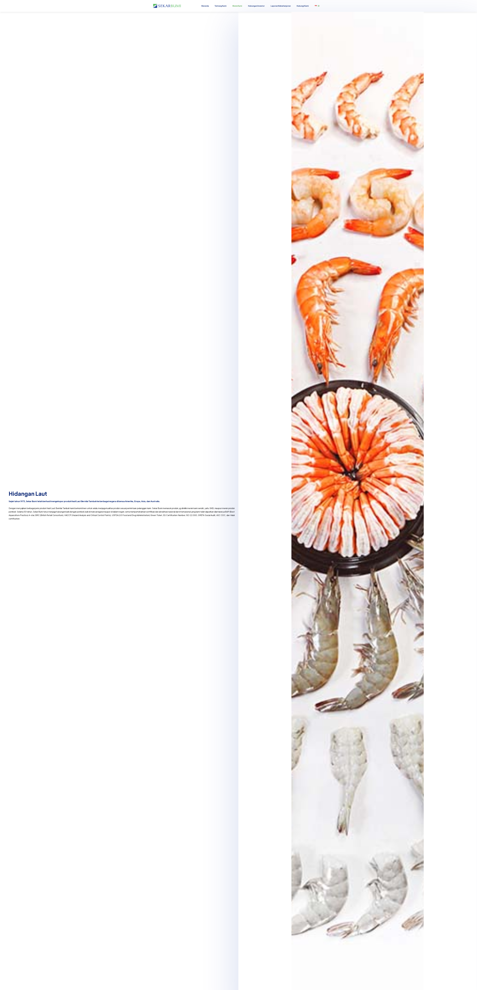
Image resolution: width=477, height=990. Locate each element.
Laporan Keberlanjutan (281, 6)
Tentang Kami (220, 6)
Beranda (205, 6)
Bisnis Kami (237, 6)
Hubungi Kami (303, 6)
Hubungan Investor (256, 6)
